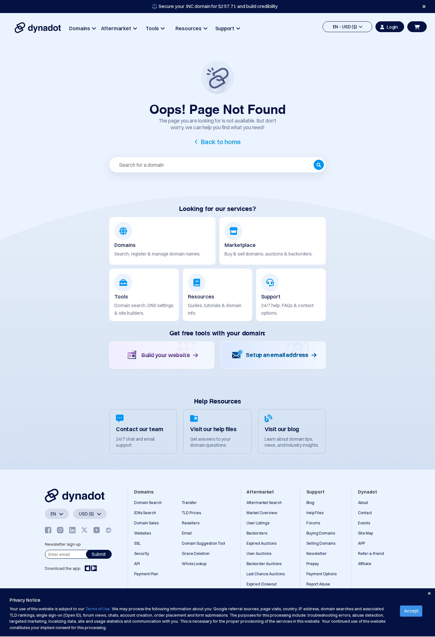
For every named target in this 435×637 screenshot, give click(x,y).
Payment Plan (146, 573)
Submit (99, 554)
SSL (137, 543)
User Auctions (258, 553)
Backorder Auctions (264, 563)
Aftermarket (117, 28)
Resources (189, 28)
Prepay (312, 563)
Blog (310, 502)
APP (361, 543)
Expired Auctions (261, 543)
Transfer (189, 502)
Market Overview (261, 512)
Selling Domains (320, 543)
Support (225, 28)
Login (392, 27)
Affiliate (364, 563)
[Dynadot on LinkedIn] (72, 530)
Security (141, 553)
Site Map (365, 533)
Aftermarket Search (264, 502)
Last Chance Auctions (265, 573)
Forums (313, 523)
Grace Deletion (196, 553)
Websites (142, 533)
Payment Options (321, 573)
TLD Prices (191, 512)
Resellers (190, 523)
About (363, 502)
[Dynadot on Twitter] (84, 530)
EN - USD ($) (346, 27)
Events (364, 523)
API (137, 563)
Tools (153, 28)
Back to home (221, 142)
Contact (365, 512)
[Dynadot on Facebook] (48, 530)
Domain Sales (146, 523)
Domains (80, 28)
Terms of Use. (98, 608)
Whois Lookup (194, 563)
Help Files (315, 512)
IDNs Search (145, 512)
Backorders (256, 533)
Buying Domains (320, 533)
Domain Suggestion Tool (203, 543)
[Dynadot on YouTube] (96, 530)
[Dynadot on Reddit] (108, 530)
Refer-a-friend (371, 553)
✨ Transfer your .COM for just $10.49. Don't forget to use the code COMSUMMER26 (214, 6)
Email (187, 533)
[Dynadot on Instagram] (60, 530)
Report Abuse (318, 584)
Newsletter (316, 553)
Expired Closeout (261, 584)
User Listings (257, 523)
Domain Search (148, 502)
